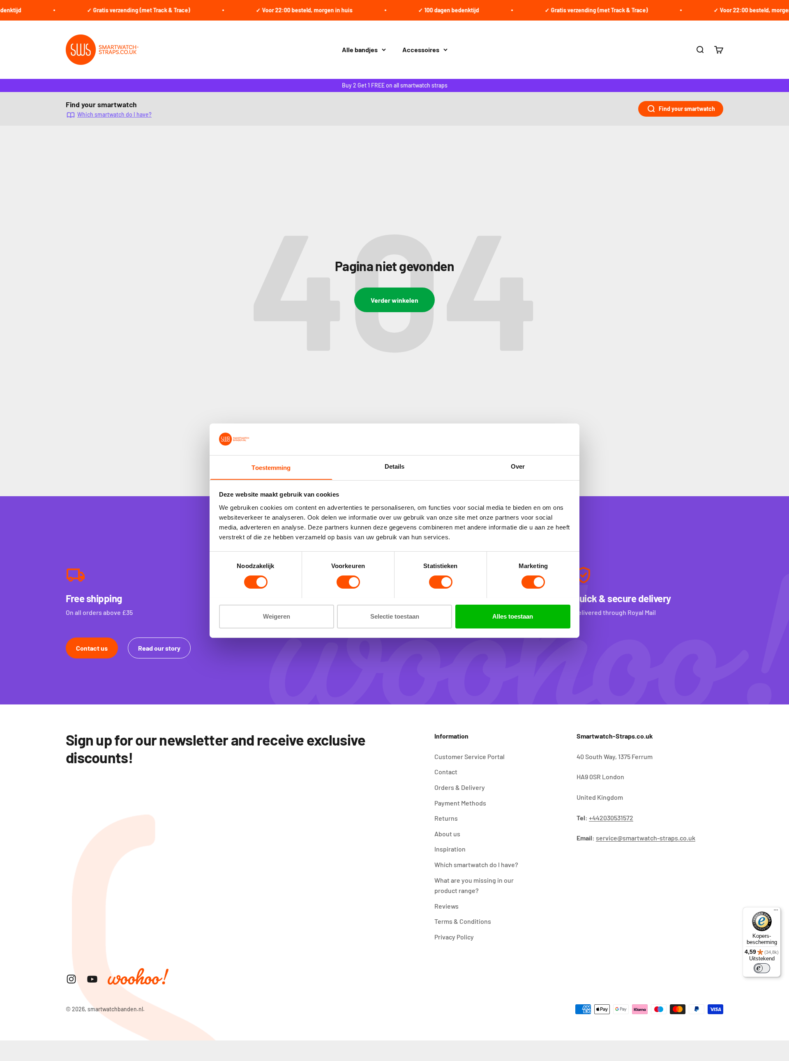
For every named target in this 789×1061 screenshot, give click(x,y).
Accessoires (420, 49)
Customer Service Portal (469, 756)
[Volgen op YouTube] (92, 979)
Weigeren (276, 615)
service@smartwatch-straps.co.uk (645, 838)
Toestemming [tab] (271, 467)
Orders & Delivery (459, 787)
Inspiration (450, 849)
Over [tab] (518, 466)
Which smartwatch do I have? (114, 114)
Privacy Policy (454, 937)
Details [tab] (395, 466)
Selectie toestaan (394, 615)
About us (447, 834)
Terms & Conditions (462, 921)
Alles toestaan (512, 615)
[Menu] (776, 912)
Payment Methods (460, 803)
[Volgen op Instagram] (71, 979)
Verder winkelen (394, 300)
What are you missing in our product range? (474, 885)
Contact (445, 772)
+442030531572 (611, 818)
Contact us (92, 648)
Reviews (446, 906)
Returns (446, 818)
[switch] (348, 582)
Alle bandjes (360, 49)
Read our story (159, 648)
